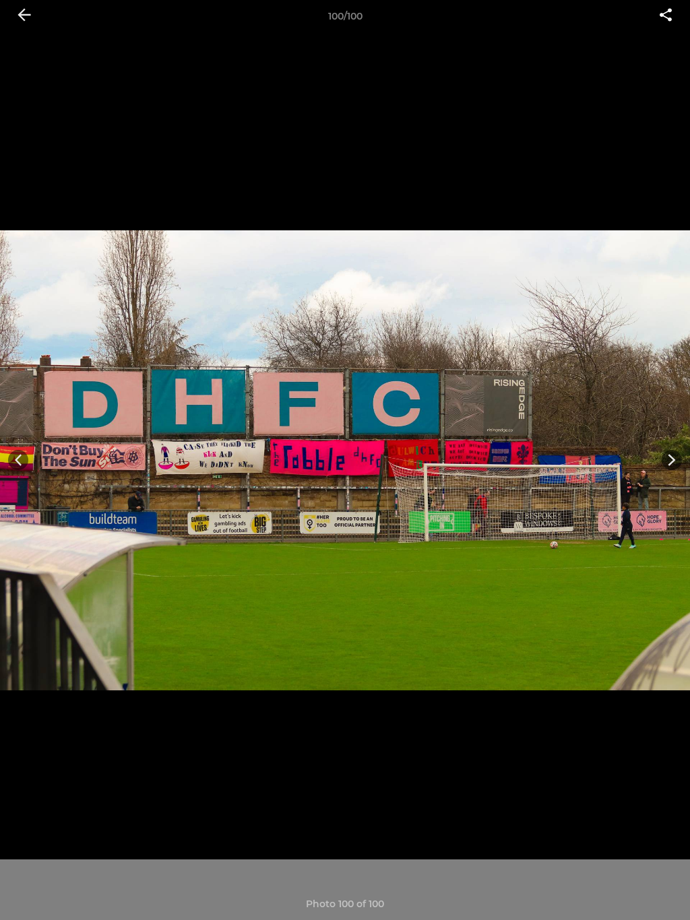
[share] (666, 16)
